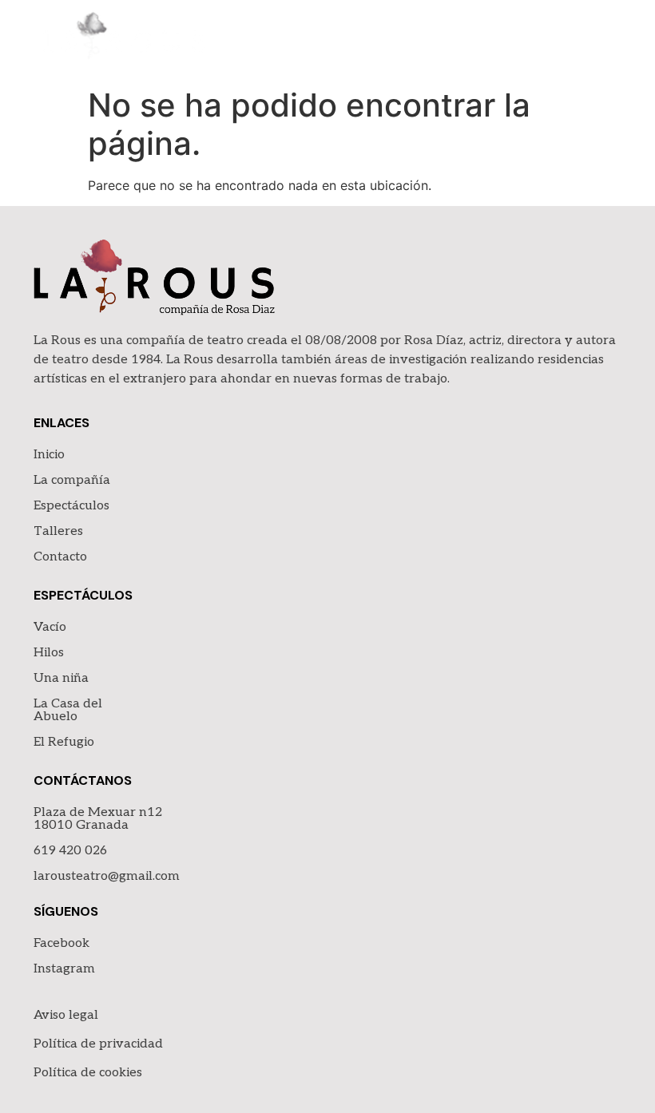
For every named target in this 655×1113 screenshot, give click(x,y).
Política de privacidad (98, 1044)
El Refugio (64, 742)
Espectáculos (71, 505)
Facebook (61, 943)
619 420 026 (70, 850)
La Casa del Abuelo (68, 710)
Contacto (60, 556)
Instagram (64, 968)
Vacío (50, 627)
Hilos (49, 652)
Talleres (58, 531)
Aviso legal (66, 1015)
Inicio (49, 454)
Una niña (61, 678)
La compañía (72, 480)
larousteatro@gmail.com (107, 876)
